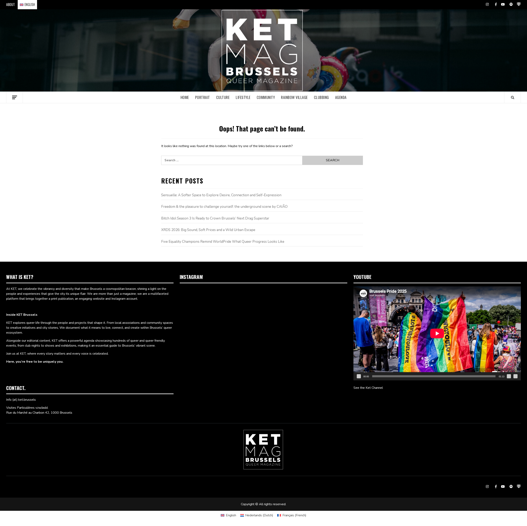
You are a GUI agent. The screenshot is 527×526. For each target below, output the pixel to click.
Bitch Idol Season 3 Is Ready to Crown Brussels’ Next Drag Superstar (215, 218)
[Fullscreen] (515, 376)
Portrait (202, 97)
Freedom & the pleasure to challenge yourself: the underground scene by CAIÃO (224, 206)
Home (185, 97)
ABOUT (10, 4)
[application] (437, 333)
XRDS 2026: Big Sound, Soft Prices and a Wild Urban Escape (208, 230)
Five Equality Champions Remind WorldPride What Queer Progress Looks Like (222, 241)
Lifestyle (243, 97)
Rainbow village (294, 97)
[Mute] (509, 376)
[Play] (359, 376)
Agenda (341, 97)
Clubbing (321, 97)
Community (266, 97)
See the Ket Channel (368, 388)
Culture (223, 97)
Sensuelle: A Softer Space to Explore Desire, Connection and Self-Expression (221, 195)
